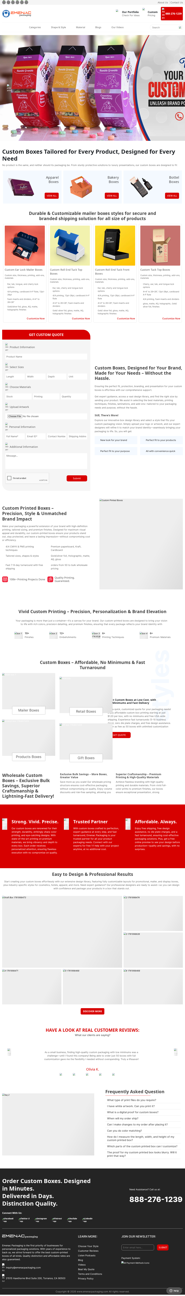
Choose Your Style (88, 1246)
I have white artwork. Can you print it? (131, 1106)
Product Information (22, 347)
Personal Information (22, 427)
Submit (77, 478)
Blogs (98, 27)
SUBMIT (163, 1247)
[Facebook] (4, 2)
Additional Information (24, 446)
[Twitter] (8, 2)
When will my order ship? (122, 1118)
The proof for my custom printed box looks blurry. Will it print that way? (142, 1154)
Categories (35, 27)
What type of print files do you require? (131, 1100)
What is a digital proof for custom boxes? (132, 1112)
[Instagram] (13, 2)
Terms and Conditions (90, 1273)
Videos (82, 1264)
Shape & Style (58, 27)
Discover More (92, 1011)
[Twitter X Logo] (25, 1219)
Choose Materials (20, 387)
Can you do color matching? (124, 1130)
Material (80, 27)
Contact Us (176, 2)
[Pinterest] (17, 2)
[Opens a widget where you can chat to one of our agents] (174, 1291)
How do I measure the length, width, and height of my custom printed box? (140, 1138)
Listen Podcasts (86, 1255)
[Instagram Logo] (42, 1219)
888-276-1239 (156, 1199)
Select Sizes (17, 367)
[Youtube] (22, 2)
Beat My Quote (86, 1269)
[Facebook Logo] (9, 1219)
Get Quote (119, 735)
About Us (163, 2)
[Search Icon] (180, 30)
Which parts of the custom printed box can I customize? (142, 1146)
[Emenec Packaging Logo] (16, 14)
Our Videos (117, 27)
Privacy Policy (86, 1278)
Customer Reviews (88, 1250)
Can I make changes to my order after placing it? (137, 1124)
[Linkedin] (26, 2)
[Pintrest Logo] (59, 1219)
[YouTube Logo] (74, 1219)
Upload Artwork (19, 407)
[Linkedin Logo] (89, 1219)
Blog (80, 1260)
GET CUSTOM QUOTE (46, 334)
